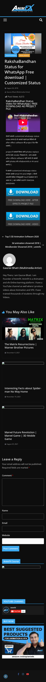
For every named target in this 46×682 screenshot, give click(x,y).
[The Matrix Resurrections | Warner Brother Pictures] (23, 319)
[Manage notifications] (6, 676)
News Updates (24, 55)
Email (4, 523)
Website (6, 535)
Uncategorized (11, 55)
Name (5, 510)
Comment (7, 475)
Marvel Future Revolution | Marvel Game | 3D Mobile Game (21, 436)
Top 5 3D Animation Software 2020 (22, 236)
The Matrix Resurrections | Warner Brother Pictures (21, 345)
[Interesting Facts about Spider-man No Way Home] (23, 363)
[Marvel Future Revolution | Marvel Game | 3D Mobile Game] (23, 407)
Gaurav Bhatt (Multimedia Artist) (18, 92)
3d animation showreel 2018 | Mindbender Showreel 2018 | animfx (23, 245)
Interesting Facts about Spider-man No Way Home (23, 390)
